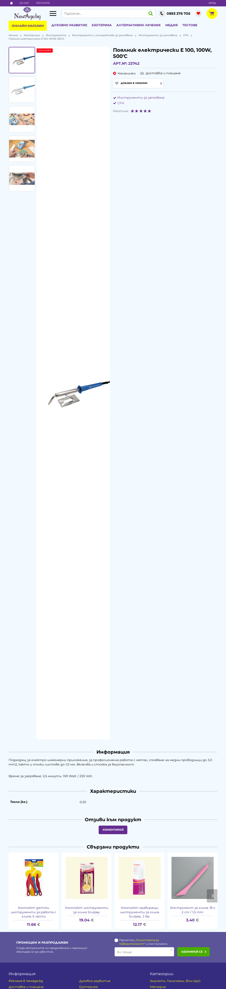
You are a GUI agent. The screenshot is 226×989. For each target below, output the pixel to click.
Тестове (189, 25)
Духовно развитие (69, 25)
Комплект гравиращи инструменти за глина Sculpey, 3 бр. (139, 912)
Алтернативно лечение (138, 25)
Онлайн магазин (28, 26)
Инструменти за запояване (158, 35)
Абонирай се (192, 951)
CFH (185, 35)
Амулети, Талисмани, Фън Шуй (175, 981)
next (212, 895)
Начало (13, 35)
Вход (212, 3)
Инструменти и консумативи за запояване (102, 35)
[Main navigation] (53, 13)
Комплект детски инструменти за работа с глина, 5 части (33, 912)
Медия (171, 25)
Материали (32, 35)
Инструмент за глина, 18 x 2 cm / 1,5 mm (192, 910)
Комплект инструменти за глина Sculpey (86, 910)
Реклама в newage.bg (26, 981)
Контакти (43, 3)
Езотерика (102, 25)
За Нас (24, 3)
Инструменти (56, 35)
